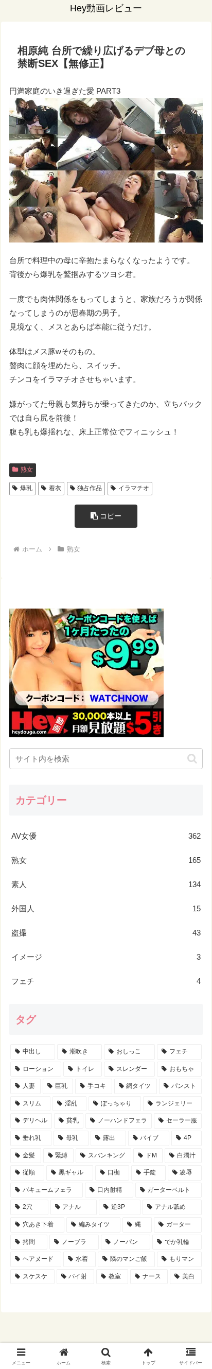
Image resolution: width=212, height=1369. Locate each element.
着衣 (55, 488)
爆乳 (26, 488)
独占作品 (89, 488)
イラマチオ (133, 488)
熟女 (27, 469)
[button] (106, 516)
